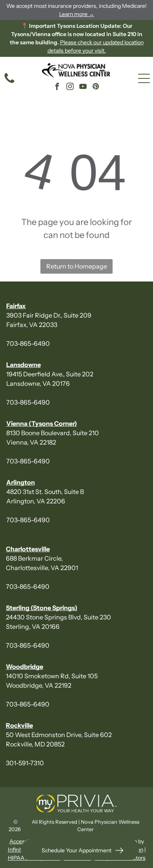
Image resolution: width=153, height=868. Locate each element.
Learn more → (76, 14)
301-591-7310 (25, 763)
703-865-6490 (28, 343)
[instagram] (69, 87)
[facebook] (56, 87)
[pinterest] (95, 87)
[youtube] (82, 87)
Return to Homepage (76, 266)
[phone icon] (9, 82)
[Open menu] (144, 78)
